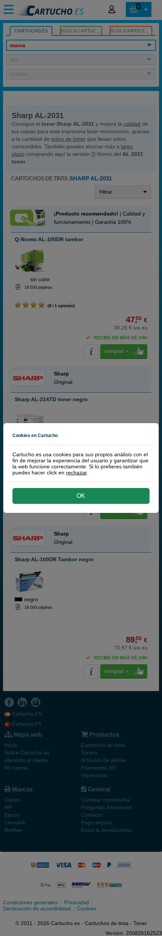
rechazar (76, 473)
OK (80, 496)
